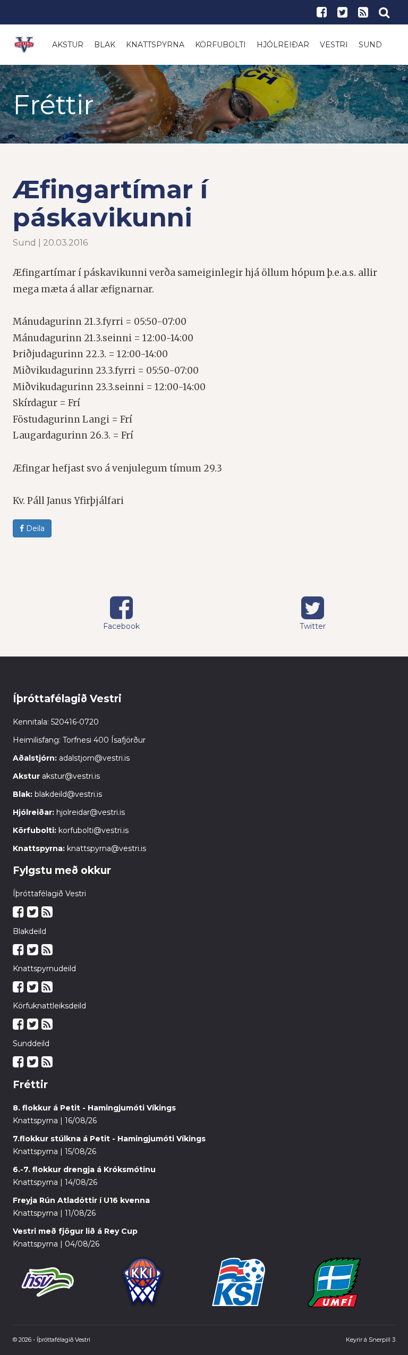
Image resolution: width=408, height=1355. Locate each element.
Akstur (67, 44)
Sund (370, 44)
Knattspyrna (155, 44)
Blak (104, 44)
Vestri (334, 44)
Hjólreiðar (283, 44)
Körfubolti (220, 44)
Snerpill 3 (382, 1339)
